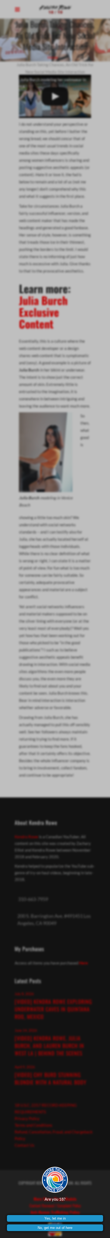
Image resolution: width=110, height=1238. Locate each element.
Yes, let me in (55, 1218)
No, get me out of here (55, 1228)
